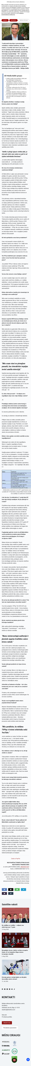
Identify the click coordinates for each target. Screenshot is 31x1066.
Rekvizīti (4, 1015)
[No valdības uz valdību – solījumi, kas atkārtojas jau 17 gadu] (15, 915)
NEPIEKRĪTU (13, 20)
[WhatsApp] (17, 889)
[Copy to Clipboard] (10, 893)
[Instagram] (4, 989)
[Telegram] (23, 889)
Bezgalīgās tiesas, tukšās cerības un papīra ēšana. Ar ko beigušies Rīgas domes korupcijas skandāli (15, 952)
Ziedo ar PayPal (15, 858)
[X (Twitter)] (10, 889)
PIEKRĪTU (5, 20)
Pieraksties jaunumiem (9, 1028)
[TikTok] (14, 989)
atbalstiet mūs (25, 867)
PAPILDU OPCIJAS (24, 20)
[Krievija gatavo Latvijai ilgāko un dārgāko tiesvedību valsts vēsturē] (15, 967)
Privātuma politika (7, 1017)
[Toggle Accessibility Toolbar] (28, 1059)
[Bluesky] (12, 989)
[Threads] (9, 989)
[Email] (4, 893)
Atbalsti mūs (6, 1022)
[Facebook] (4, 889)
